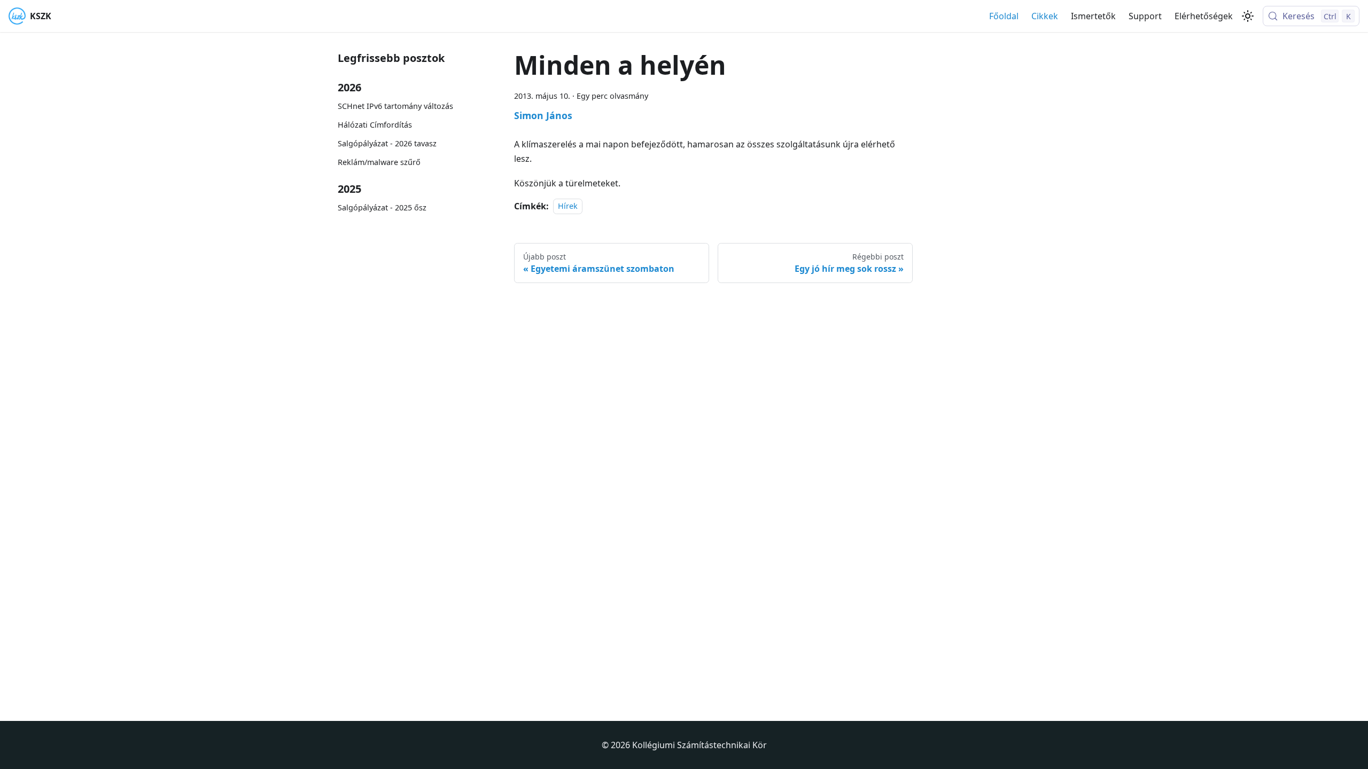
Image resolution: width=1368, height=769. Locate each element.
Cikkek (1044, 16)
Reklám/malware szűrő (379, 162)
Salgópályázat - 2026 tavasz (387, 143)
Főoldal (1004, 16)
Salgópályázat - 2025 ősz (382, 207)
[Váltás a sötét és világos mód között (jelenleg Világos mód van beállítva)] (1247, 16)
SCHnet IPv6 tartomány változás (395, 106)
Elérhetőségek (1204, 16)
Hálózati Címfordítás (375, 125)
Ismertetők (1093, 16)
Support (1145, 16)
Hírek (568, 206)
